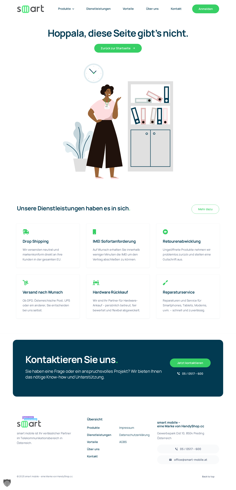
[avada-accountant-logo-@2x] (30, 6)
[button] (7, 483)
